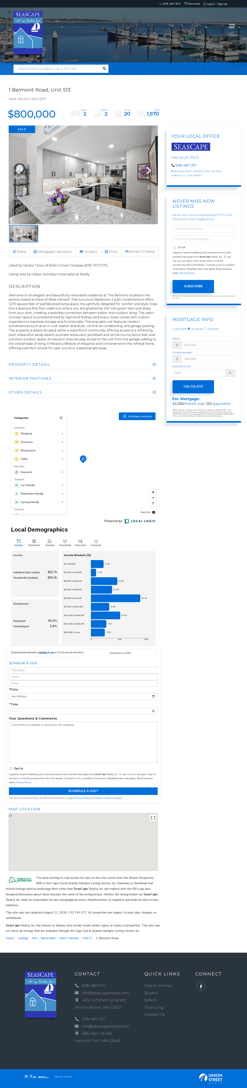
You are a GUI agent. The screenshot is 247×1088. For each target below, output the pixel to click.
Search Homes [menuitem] (158, 985)
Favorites (194, 3)
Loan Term (180, 329)
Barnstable (48, 938)
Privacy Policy (23, 782)
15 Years (213, 329)
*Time (13, 704)
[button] (104, 69)
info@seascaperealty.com (105, 993)
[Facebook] (201, 986)
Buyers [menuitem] (151, 993)
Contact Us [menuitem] (154, 1014)
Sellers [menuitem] (150, 1000)
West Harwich (69, 938)
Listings (23, 938)
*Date (13, 689)
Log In (211, 4)
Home (10, 938)
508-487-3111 (185, 165)
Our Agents (194, 175)
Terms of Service (105, 798)
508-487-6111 (171, 3)
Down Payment (183, 352)
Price (176, 338)
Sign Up (222, 4)
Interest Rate (182, 366)
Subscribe (193, 286)
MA (34, 938)
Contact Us (45, 653)
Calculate (193, 386)
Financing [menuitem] (154, 1007)
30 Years (197, 329)
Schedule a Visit (120, 653)
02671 (87, 938)
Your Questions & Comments (33, 718)
